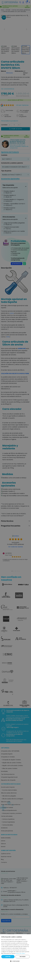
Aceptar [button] (8, 956)
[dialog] (15, 949)
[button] (15, 961)
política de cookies (20, 953)
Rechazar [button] (22, 956)
